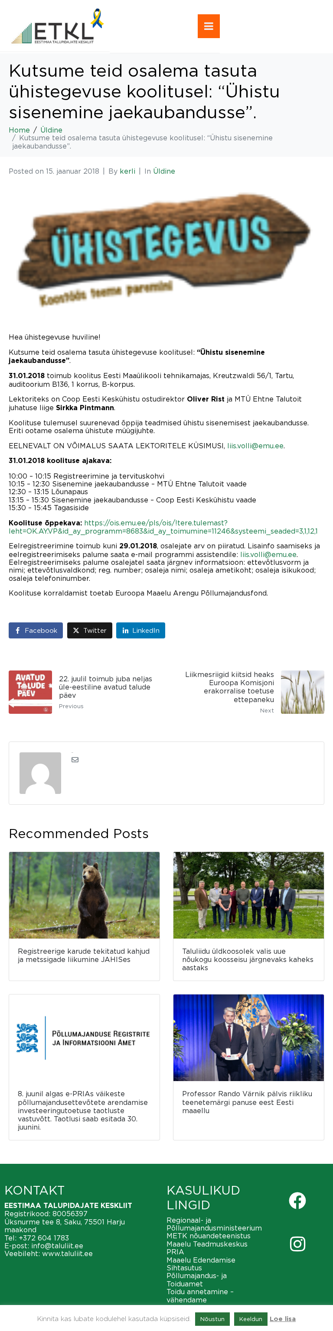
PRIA (175, 1252)
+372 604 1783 (44, 1238)
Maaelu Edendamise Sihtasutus (200, 1264)
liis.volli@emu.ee (255, 446)
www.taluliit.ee (67, 1253)
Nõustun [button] (212, 1319)
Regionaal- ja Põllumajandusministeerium (214, 1224)
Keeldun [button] (250, 1319)
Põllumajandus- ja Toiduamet (196, 1279)
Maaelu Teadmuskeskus (207, 1244)
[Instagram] (297, 1244)
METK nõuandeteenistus (208, 1236)
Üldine (164, 171)
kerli (127, 171)
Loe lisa (283, 1319)
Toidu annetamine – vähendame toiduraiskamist (200, 1300)
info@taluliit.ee (57, 1246)
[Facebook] (297, 1200)
